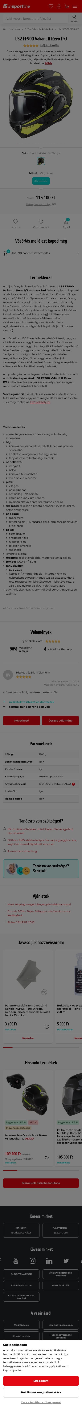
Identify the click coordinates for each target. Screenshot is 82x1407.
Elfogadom (41, 1381)
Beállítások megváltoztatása (41, 1392)
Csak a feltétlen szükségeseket (41, 1402)
